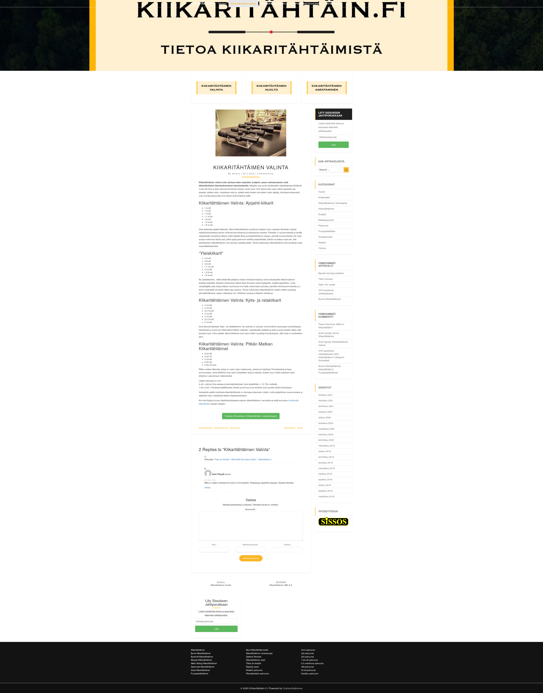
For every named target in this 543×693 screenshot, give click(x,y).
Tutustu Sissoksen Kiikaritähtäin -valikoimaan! (251, 416)
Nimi (214, 544)
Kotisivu (287, 544)
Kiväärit (322, 214)
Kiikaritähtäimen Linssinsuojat (259, 653)
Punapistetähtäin (326, 231)
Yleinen (322, 248)
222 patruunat (307, 653)
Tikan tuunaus (325, 278)
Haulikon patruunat (309, 673)
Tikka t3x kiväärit (253, 663)
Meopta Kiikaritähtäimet (201, 660)
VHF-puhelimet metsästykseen (326, 292)
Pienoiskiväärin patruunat (257, 673)
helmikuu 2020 (325, 434)
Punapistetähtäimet (328, 372)
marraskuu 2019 (326, 445)
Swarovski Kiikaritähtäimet (202, 666)
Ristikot (322, 242)
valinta (300, 427)
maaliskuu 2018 (326, 496)
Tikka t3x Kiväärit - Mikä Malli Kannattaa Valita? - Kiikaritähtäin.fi (242, 459)
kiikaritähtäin (289, 427)
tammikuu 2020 (326, 440)
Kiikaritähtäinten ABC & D (281, 583)
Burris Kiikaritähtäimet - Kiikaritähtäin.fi (330, 367)
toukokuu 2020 (325, 423)
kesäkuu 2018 (325, 490)
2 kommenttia (265, 173)
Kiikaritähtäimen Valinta (243, 3)
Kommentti (250, 509)
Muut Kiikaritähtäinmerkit (257, 649)
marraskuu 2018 (326, 468)
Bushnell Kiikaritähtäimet (202, 656)
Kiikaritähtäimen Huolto (273, 3)
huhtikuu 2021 (325, 395)
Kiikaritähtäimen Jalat (255, 660)
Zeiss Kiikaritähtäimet (200, 670)
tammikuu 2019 (326, 457)
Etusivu (222, 3)
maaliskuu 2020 (326, 428)
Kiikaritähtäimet (206, 427)
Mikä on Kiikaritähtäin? (331, 326)
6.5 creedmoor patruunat (312, 663)
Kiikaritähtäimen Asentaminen (306, 3)
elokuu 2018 (324, 485)
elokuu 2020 (324, 417)
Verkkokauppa (334, 3)
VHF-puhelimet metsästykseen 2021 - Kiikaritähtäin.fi (329, 354)
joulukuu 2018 (325, 462)
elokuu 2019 (324, 451)
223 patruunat (307, 656)
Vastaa (207, 487)
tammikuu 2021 (326, 406)
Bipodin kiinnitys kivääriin (331, 273)
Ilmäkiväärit (324, 197)
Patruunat (323, 225)
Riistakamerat (325, 236)
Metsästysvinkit (326, 220)
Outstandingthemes (292, 688)
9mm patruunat (308, 649)
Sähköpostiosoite (251, 544)
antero (236, 173)
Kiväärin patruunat (254, 670)
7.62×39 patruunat (309, 660)
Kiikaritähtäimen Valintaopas (227, 427)
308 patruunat (307, 666)
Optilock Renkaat (253, 656)
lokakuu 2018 (325, 473)
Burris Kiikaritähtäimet (329, 299)
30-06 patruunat (308, 670)
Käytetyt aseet (252, 666)
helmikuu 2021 (325, 400)
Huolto (321, 191)
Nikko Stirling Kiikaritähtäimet (204, 663)
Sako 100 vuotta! (326, 284)
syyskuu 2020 (325, 411)
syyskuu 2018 (325, 479)
